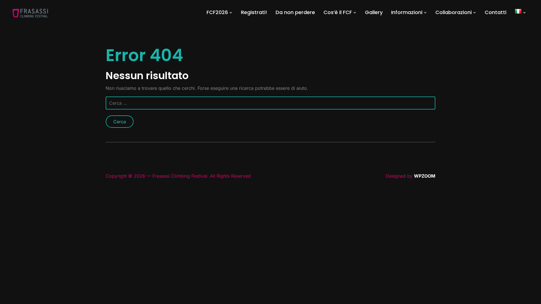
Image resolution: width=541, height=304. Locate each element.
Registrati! (254, 12)
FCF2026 (217, 12)
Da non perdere (295, 12)
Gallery (374, 12)
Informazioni (406, 12)
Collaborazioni (453, 12)
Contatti (495, 12)
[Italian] (520, 12)
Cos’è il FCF (337, 12)
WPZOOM (424, 176)
